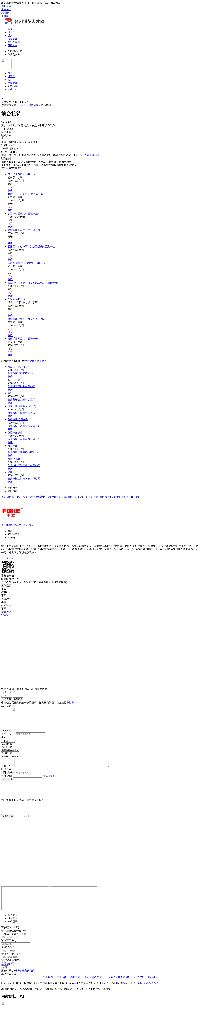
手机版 (5, 16)
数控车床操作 (15, 432)
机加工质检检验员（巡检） (23, 406)
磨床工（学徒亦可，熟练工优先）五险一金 (31, 246)
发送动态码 (7, 963)
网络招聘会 (14, 42)
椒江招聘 (17, 496)
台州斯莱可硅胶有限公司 (21, 373)
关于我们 (48, 977)
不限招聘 (134, 496)
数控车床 (13, 445)
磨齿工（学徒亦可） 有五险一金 (25, 193)
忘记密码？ (30, 970)
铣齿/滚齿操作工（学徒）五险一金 (27, 263)
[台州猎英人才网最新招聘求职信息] (24, 24)
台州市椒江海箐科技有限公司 (24, 412)
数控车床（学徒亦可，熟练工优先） (28, 319)
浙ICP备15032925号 (147, 983)
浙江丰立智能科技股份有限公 (17, 525)
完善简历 (6, 615)
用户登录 (6, 6)
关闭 (3, 98)
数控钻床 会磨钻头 (18, 419)
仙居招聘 (99, 496)
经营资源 (139, 977)
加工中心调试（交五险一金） (24, 213)
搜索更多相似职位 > (35, 361)
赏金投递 (6, 612)
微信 (6, 12)
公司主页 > (7, 558)
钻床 (10, 472)
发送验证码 (49, 775)
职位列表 (33, 105)
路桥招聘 (28, 496)
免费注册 (6, 9)
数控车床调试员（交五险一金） (25, 230)
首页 (10, 29)
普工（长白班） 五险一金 (22, 174)
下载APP (12, 45)
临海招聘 (67, 496)
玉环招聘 (78, 496)
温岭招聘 (57, 496)
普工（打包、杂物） (19, 366)
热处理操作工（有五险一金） (24, 338)
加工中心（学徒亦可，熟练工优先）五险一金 (33, 282)
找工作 (11, 32)
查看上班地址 (91, 155)
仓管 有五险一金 (17, 299)
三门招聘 (89, 496)
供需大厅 (13, 38)
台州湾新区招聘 (42, 496)
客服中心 (153, 977)
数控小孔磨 (14, 459)
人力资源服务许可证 (119, 977)
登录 (71, 702)
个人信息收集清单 (94, 977)
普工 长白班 (14, 380)
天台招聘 (110, 496)
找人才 (11, 35)
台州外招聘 (122, 496)
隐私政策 (75, 977)
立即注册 (19, 970)
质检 (10, 393)
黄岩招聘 (6, 496)
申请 (10, 190)
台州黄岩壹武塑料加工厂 (21, 399)
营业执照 (62, 977)
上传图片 (7, 730)
